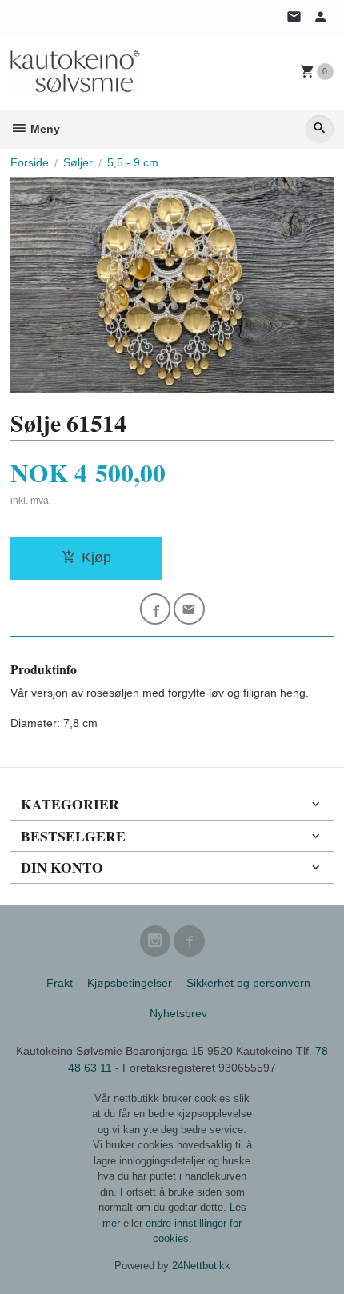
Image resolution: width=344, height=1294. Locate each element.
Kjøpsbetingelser (129, 982)
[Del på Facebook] (155, 609)
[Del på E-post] (189, 609)
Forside (29, 162)
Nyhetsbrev (178, 1013)
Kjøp (96, 557)
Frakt (59, 982)
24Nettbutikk (201, 1266)
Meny (43, 128)
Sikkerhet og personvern (248, 982)
